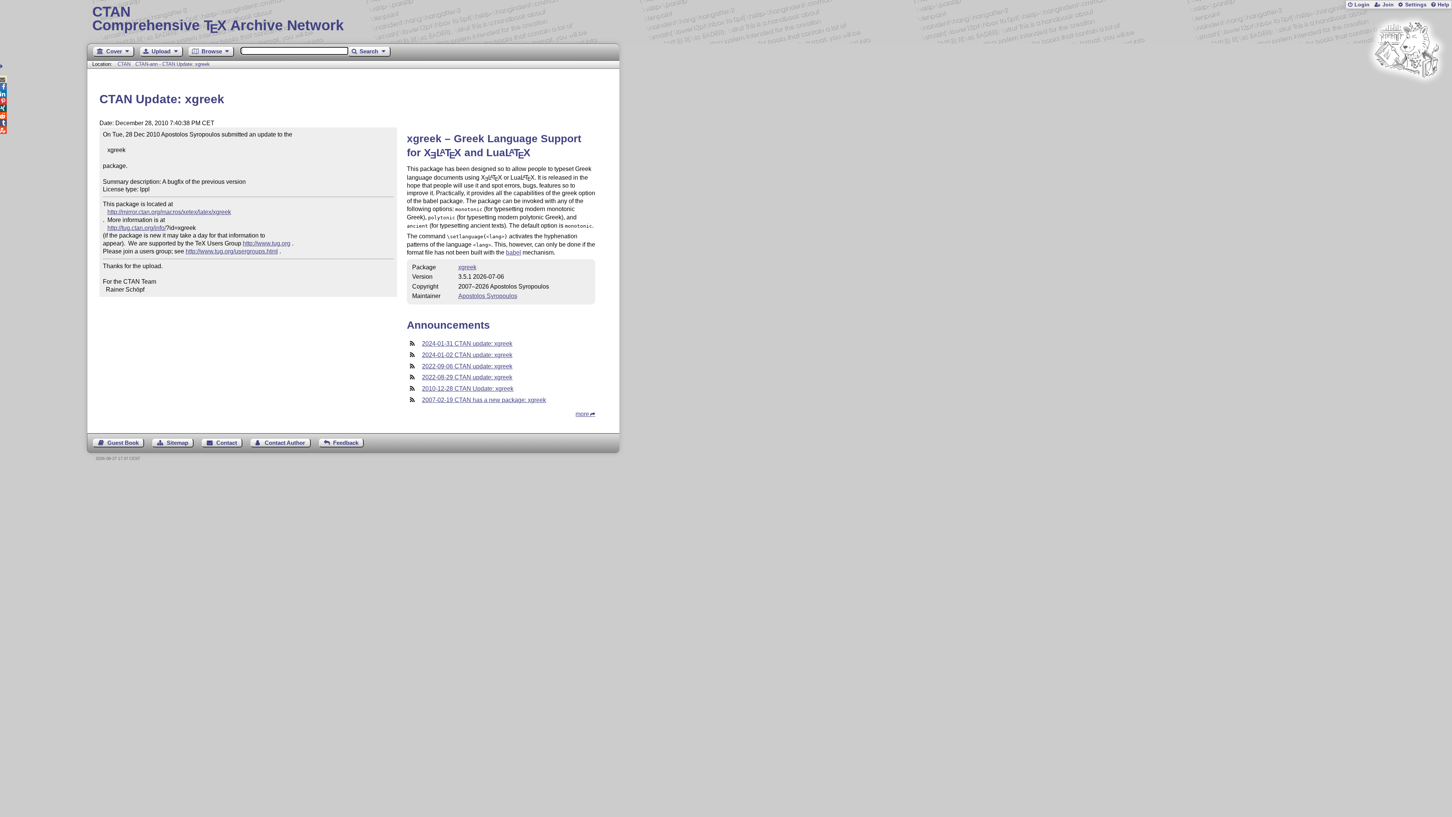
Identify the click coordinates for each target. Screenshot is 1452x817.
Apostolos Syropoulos (487, 296)
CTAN (124, 64)
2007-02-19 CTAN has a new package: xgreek (484, 400)
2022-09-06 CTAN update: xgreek (467, 366)
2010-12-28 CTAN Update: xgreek (467, 388)
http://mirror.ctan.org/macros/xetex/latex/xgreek (169, 212)
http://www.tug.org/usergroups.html (232, 251)
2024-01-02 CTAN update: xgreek (467, 355)
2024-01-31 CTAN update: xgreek (467, 343)
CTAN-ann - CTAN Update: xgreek (172, 64)
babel (513, 252)
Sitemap (177, 443)
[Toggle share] (2, 66)
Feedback (345, 443)
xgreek (467, 267)
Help (1443, 5)
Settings (1416, 5)
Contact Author (285, 443)
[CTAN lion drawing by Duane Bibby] (1406, 92)
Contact (226, 443)
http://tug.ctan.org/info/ (136, 228)
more (582, 414)
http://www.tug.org (266, 243)
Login (1362, 5)
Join (1388, 5)
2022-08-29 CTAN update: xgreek (467, 377)
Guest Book (123, 443)
